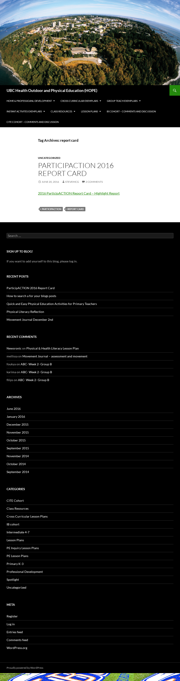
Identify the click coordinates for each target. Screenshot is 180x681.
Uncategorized (49, 157)
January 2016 (16, 416)
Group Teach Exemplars (122, 100)
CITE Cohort (15, 500)
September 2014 (18, 472)
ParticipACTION (51, 209)
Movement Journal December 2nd (30, 319)
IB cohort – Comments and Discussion (131, 111)
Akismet (25, 674)
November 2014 (18, 456)
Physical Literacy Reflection (25, 312)
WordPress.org (17, 648)
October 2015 (16, 440)
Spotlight (13, 579)
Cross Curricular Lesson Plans (27, 516)
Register (12, 616)
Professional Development (25, 571)
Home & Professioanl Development (29, 100)
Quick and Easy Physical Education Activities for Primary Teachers (52, 304)
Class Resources (61, 111)
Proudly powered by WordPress (25, 667)
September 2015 (18, 448)
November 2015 (18, 432)
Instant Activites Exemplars (24, 111)
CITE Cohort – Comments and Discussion (33, 121)
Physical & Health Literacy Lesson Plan (52, 348)
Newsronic (14, 348)
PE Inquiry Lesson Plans (23, 548)
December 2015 (18, 424)
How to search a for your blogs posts (31, 296)
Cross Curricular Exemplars (79, 100)
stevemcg (72, 181)
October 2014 (16, 464)
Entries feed (15, 632)
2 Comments (94, 181)
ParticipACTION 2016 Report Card (76, 169)
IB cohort (13, 524)
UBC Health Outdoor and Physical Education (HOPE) (52, 90)
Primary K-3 (15, 564)
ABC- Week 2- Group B (36, 364)
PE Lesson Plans (17, 556)
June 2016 (14, 408)
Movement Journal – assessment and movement (54, 356)
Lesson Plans (89, 111)
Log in (11, 624)
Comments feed (17, 640)
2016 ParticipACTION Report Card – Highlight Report (79, 193)
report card (75, 209)
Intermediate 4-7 (18, 532)
